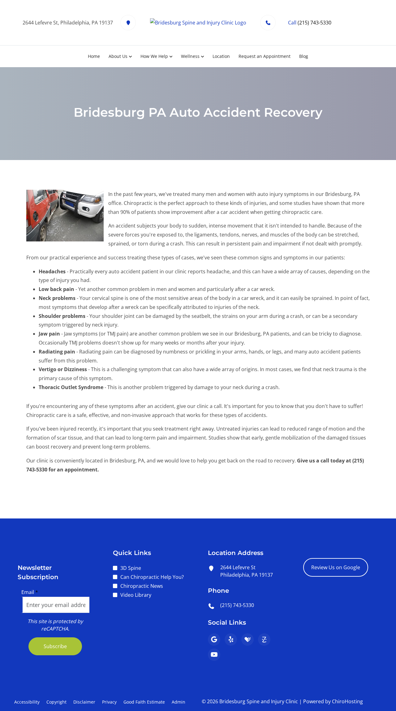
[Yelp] (231, 639)
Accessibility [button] (27, 702)
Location (221, 56)
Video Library (135, 595)
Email (29, 592)
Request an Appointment (265, 56)
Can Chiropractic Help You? (152, 577)
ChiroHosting (347, 701)
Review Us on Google (335, 567)
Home (94, 56)
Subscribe (55, 646)
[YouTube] (214, 654)
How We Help (154, 56)
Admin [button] (178, 702)
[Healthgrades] (247, 639)
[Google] (214, 639)
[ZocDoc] (264, 639)
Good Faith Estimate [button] (144, 702)
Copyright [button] (56, 702)
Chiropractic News (141, 586)
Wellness (190, 56)
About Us (118, 56)
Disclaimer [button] (84, 702)
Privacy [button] (109, 702)
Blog (303, 56)
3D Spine (130, 568)
